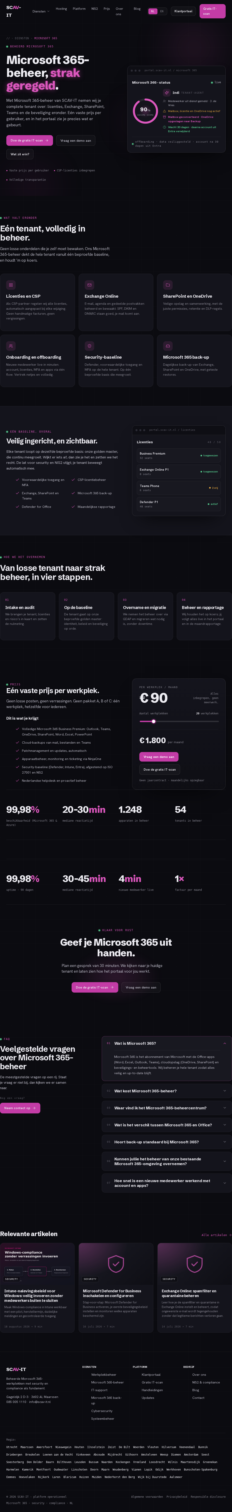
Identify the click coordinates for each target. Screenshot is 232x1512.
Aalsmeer (176, 1477)
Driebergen (14, 1454)
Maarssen (27, 1447)
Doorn (94, 1469)
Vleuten (153, 1447)
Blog (137, 8)
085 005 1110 (16, 1402)
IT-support (99, 1390)
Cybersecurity (102, 1411)
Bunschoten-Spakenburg (200, 1469)
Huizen (84, 1477)
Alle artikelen (214, 1235)
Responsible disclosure (208, 1496)
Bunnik (203, 1447)
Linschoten (79, 1469)
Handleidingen (152, 1390)
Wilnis (173, 1462)
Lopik (148, 1469)
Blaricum (69, 1477)
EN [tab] (162, 11)
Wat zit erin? (20, 154)
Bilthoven (64, 1462)
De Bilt (124, 1447)
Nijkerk (43, 1477)
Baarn (50, 1462)
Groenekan (210, 1462)
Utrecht (11, 1447)
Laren (56, 1477)
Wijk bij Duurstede (152, 1477)
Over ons (119, 11)
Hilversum (169, 1447)
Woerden (138, 1447)
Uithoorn (131, 1454)
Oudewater (61, 1469)
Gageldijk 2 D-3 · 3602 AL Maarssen (32, 1397)
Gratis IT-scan (210, 11)
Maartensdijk (190, 1462)
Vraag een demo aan (75, 141)
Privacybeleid (177, 1496)
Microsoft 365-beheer (107, 1382)
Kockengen (123, 1462)
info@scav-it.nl (40, 1402)
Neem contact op (17, 1108)
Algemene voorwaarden (147, 1496)
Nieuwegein (63, 1447)
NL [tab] (153, 11)
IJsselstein (96, 1447)
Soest (205, 1454)
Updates (148, 1397)
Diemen (176, 1454)
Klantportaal (183, 11)
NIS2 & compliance (206, 1382)
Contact (198, 1397)
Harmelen (12, 1469)
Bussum (93, 1462)
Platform (79, 8)
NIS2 (95, 8)
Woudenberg (120, 1469)
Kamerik (27, 1469)
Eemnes (11, 1477)
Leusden (80, 1462)
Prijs (107, 8)
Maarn (105, 1469)
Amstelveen (149, 1454)
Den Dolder (35, 1462)
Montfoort (43, 1469)
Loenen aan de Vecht (58, 1454)
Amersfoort (44, 1447)
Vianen (136, 1469)
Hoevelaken (27, 1477)
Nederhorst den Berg (120, 1477)
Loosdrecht (157, 1462)
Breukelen (32, 1454)
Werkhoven (174, 1469)
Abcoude (99, 1454)
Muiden (97, 1477)
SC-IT (13, 11)
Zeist (112, 1447)
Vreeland (139, 1462)
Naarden (107, 1462)
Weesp (164, 1454)
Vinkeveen (83, 1454)
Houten (79, 1447)
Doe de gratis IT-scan (27, 141)
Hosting (61, 8)
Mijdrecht (115, 1454)
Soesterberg (15, 1462)
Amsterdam (191, 1454)
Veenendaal (187, 1447)
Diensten (39, 11)
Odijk (159, 1469)
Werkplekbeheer (103, 1374)
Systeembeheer (102, 1418)
